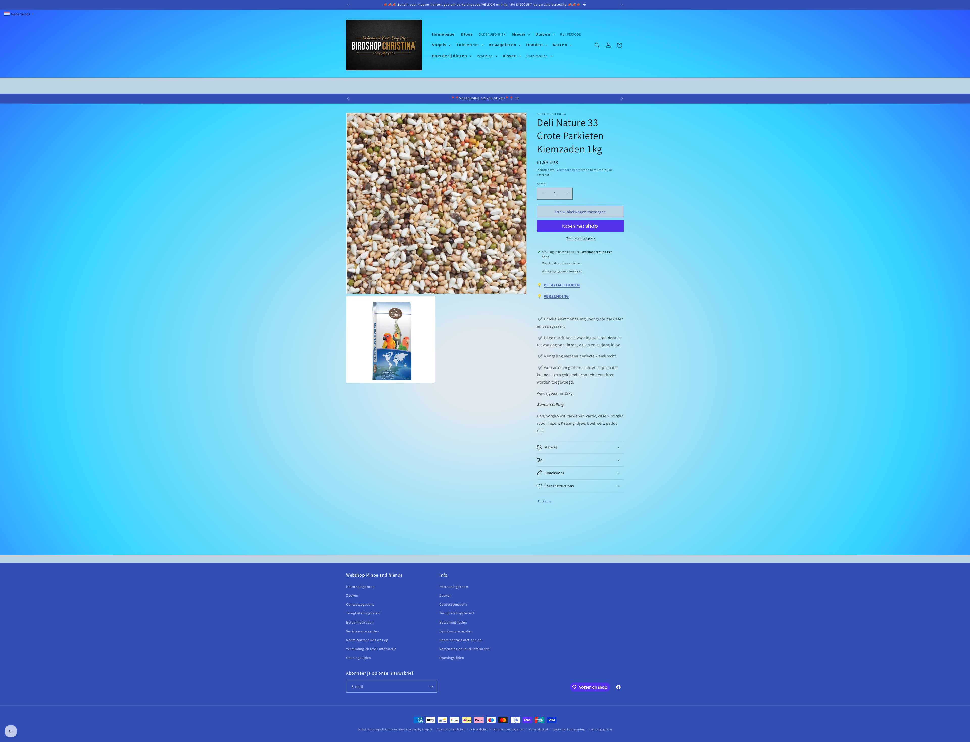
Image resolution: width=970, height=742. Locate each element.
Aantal (541, 184)
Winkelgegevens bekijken (562, 271)
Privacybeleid (479, 729)
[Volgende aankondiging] (622, 5)
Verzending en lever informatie (371, 649)
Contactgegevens (360, 604)
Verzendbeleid (538, 729)
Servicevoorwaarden (362, 631)
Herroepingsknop (360, 586)
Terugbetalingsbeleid (363, 613)
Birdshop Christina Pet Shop (386, 729)
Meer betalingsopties (580, 238)
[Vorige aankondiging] (347, 5)
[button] (520, 34)
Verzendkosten (567, 170)
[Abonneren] (431, 687)
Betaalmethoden (360, 622)
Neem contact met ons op (367, 640)
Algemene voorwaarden (508, 729)
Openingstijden (358, 657)
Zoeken (352, 595)
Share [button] (547, 501)
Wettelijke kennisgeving (569, 729)
